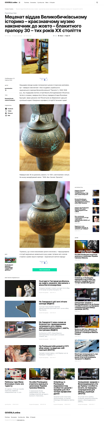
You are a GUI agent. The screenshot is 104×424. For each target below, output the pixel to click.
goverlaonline (8, 88)
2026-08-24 (78, 260)
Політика (26, 2)
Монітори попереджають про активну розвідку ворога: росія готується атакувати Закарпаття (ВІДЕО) (86, 356)
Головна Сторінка (9, 9)
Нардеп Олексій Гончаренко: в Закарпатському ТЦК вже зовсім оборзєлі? (81, 192)
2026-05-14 (77, 213)
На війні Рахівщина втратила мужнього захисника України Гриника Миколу (86, 256)
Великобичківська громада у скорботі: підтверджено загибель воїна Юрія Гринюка (82, 201)
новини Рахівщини (10, 100)
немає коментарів (18, 35)
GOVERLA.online (11, 2)
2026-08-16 (77, 361)
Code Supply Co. (21, 420)
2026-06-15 (77, 205)
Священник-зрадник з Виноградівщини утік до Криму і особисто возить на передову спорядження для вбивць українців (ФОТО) (87, 306)
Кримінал (25, 346)
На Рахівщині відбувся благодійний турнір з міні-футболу (9, 267)
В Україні (52, 2)
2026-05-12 (77, 230)
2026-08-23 (78, 284)
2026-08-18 (77, 336)
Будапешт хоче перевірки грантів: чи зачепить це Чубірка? (81, 227)
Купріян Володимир (43, 292)
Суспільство (40, 2)
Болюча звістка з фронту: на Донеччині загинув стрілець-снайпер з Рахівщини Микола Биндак (86, 331)
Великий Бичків (9, 98)
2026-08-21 (77, 311)
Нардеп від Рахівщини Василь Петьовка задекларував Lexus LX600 (82, 209)
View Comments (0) (44, 269)
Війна (47, 2)
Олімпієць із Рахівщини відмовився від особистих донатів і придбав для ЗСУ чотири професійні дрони (85, 280)
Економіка (33, 2)
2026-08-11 (77, 196)
